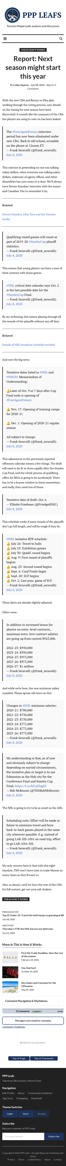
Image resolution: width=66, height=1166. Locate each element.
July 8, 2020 (14, 155)
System (42, 1113)
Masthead (36, 1098)
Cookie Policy (34, 1159)
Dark (26, 1113)
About (21, 1092)
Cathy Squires (19, 84)
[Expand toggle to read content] (59, 1001)
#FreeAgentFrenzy (25, 132)
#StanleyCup (37, 242)
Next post (8, 925)
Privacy (11, 1159)
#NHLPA (12, 377)
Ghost (33, 1156)
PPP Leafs (42, 15)
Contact (58, 1159)
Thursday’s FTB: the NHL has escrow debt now (27, 928)
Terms (21, 1159)
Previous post (10, 912)
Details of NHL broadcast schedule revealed (28, 344)
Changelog (22, 1098)
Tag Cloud (7, 1098)
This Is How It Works (33, 49)
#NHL (10, 285)
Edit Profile (8, 1092)
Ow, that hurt (28, 967)
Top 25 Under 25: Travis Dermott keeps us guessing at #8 (33, 915)
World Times (34, 1080)
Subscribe (54, 1136)
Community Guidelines (40, 1092)
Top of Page (19, 1058)
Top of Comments (43, 1058)
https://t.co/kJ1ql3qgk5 (31, 786)
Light (10, 1113)
